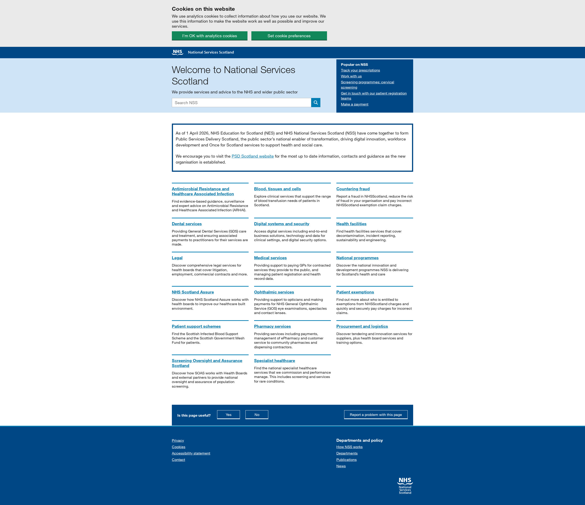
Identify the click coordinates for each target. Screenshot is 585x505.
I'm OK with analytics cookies (209, 35)
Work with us (351, 76)
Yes (233, 414)
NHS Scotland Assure (193, 291)
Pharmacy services (272, 326)
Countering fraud (353, 188)
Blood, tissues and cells (277, 188)
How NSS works (349, 446)
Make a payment (354, 104)
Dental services (187, 223)
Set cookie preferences (289, 35)
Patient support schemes (196, 326)
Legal (177, 257)
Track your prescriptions (360, 70)
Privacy (178, 440)
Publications (346, 459)
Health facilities (351, 223)
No (261, 414)
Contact (178, 459)
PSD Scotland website (253, 156)
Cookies (178, 446)
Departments (347, 453)
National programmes (357, 257)
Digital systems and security (281, 223)
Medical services (270, 257)
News (341, 466)
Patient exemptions (355, 291)
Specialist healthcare (274, 360)
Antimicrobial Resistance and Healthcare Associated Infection (203, 191)
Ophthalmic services (274, 291)
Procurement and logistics (362, 326)
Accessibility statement (191, 453)
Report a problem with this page (376, 414)
